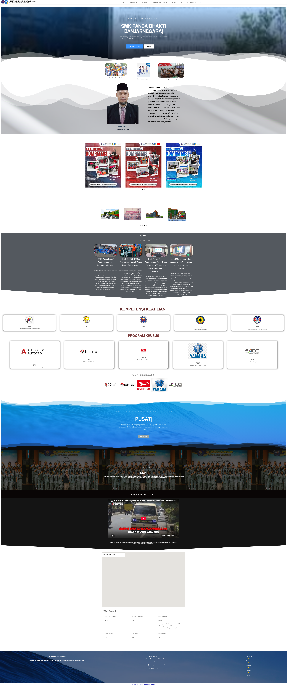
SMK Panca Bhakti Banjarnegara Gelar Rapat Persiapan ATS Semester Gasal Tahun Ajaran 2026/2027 (156, 265)
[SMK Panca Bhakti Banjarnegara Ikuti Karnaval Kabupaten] (105, 250)
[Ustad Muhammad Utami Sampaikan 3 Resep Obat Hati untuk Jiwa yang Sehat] (181, 250)
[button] (201, 2)
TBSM (200, 327)
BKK (181, 2)
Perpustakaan (191, 2)
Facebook (248, 660)
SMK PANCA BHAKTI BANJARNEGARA (22, 1)
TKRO (143, 326)
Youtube (249, 670)
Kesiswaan (144, 2)
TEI (86, 326)
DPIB (29, 327)
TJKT (257, 327)
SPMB (174, 2)
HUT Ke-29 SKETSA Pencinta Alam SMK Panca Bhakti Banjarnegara (131, 262)
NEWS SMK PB (156, 2)
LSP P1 (165, 2)
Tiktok (248, 675)
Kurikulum (133, 2)
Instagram (248, 665)
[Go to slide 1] (142, 189)
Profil (123, 2)
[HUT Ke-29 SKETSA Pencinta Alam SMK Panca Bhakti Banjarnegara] (130, 250)
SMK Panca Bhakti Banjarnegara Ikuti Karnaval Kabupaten (105, 262)
